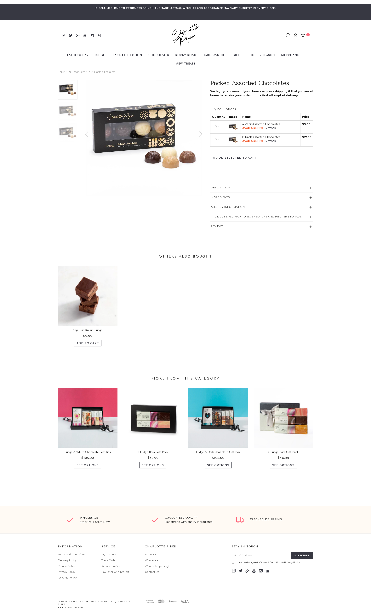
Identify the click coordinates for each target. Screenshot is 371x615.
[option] (143, 138)
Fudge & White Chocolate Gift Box (88, 452)
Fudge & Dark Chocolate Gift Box (218, 452)
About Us (150, 554)
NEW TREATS (185, 63)
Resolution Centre (112, 566)
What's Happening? (157, 566)
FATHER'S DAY (77, 55)
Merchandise (292, 55)
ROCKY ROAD (185, 55)
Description (221, 187)
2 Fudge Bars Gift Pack (153, 452)
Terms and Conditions (71, 554)
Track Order (109, 560)
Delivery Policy (67, 560)
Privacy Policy (66, 571)
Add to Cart (88, 343)
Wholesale (151, 560)
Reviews (217, 226)
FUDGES (100, 55)
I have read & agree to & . (268, 562)
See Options (88, 465)
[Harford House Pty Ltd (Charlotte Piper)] (185, 35)
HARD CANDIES (214, 55)
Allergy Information (228, 206)
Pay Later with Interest (115, 571)
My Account (108, 554)
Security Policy (67, 577)
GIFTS (237, 55)
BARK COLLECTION (127, 55)
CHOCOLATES (158, 55)
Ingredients (220, 197)
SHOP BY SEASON (261, 55)
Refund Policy (66, 566)
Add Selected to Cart (236, 157)
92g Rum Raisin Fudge (87, 330)
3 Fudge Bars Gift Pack (283, 452)
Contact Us (152, 571)
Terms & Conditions (271, 562)
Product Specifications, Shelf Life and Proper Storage (256, 216)
